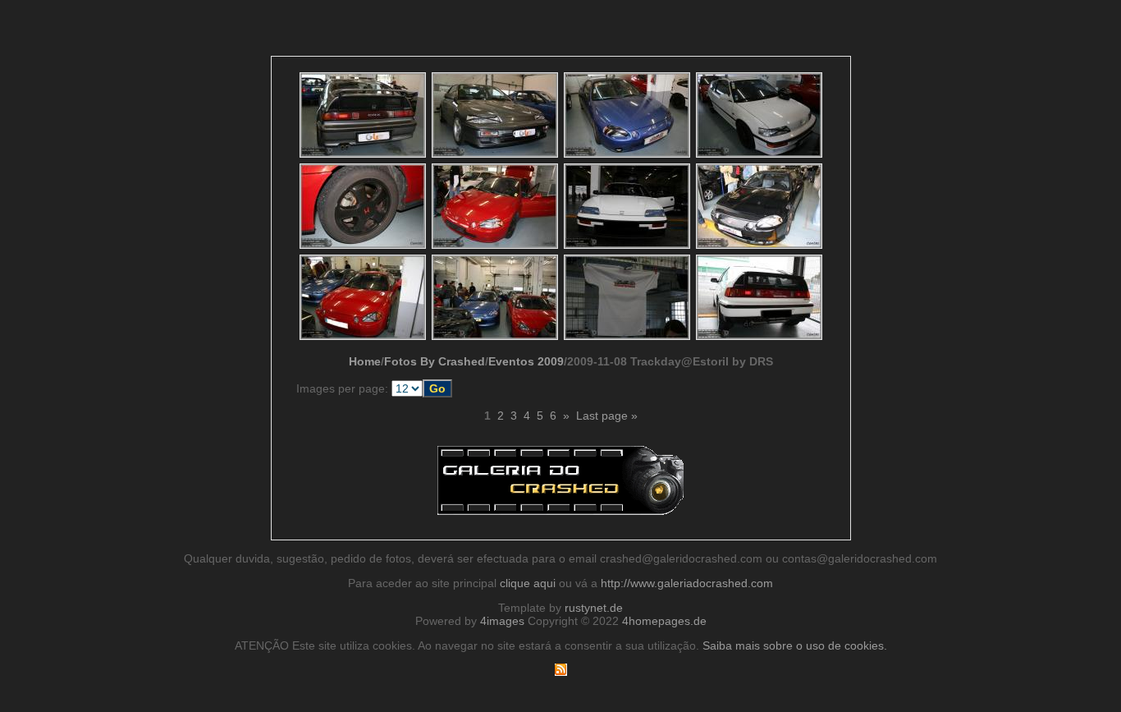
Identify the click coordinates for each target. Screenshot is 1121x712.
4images (502, 620)
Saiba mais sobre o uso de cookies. (794, 645)
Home (365, 361)
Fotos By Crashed (434, 361)
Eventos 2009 (526, 361)
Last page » (607, 415)
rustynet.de (594, 607)
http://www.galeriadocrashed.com (687, 583)
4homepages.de (664, 620)
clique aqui (528, 583)
